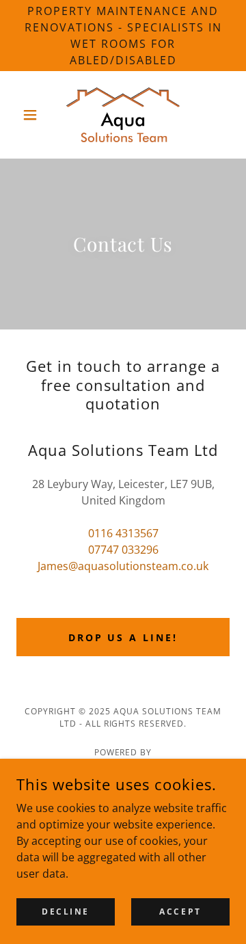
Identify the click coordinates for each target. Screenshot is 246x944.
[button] (32, 115)
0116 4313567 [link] (123, 533)
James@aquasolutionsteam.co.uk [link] (123, 566)
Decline (66, 911)
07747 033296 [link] (123, 549)
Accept (180, 911)
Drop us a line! (123, 637)
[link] (122, 114)
